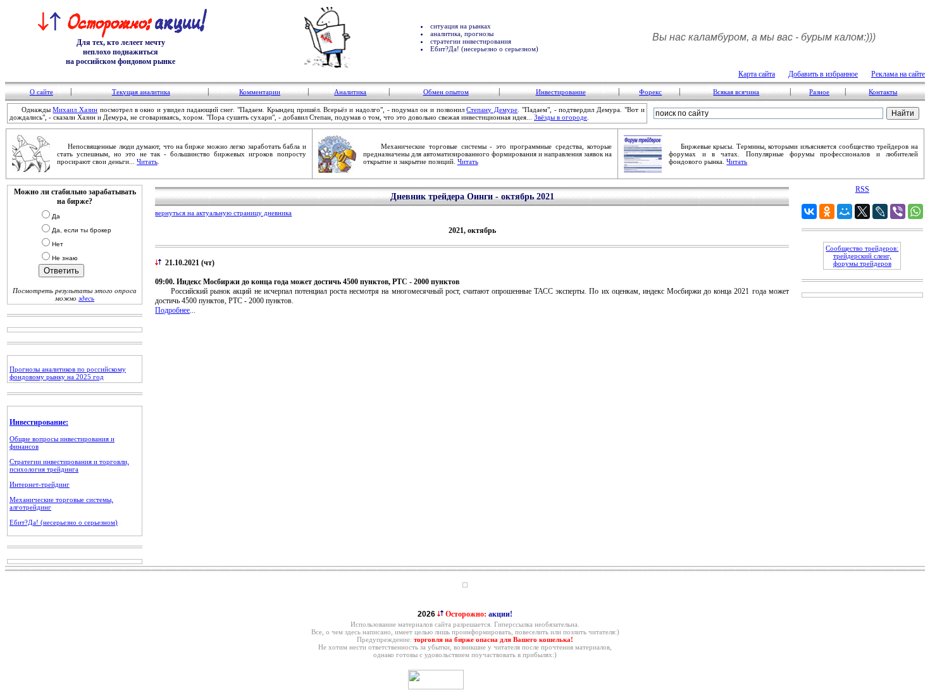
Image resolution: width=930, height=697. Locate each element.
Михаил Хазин (75, 109)
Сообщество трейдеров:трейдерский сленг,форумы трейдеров (862, 255)
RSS (862, 189)
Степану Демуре (492, 109)
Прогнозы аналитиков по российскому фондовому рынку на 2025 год (67, 372)
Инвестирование (561, 92)
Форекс (650, 92)
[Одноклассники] (826, 211)
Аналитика (350, 92)
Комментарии (259, 92)
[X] (862, 211)
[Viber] (897, 211)
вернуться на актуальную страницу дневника (223, 213)
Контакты (883, 92)
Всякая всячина (736, 92)
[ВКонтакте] (809, 211)
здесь (86, 298)
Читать (147, 161)
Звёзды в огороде (560, 117)
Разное (819, 92)
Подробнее (172, 310)
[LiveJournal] (880, 211)
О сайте (41, 92)
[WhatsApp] (915, 211)
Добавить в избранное (823, 74)
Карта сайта (756, 74)
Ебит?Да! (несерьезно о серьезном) (63, 522)
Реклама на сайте (898, 74)
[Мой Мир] (844, 211)
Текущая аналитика (141, 92)
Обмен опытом (446, 92)
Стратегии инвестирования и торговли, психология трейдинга (69, 465)
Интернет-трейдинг (39, 484)
